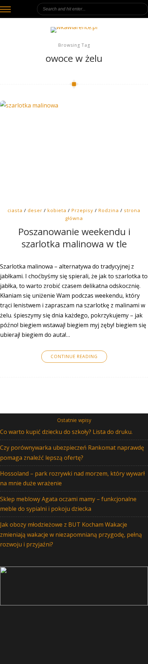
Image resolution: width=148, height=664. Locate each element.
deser (35, 210)
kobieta (56, 210)
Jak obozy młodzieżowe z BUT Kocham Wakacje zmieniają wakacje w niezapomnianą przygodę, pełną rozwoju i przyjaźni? (71, 534)
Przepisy (82, 210)
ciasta (15, 210)
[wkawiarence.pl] (74, 30)
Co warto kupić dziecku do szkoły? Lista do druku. (66, 432)
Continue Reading (74, 356)
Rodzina (108, 210)
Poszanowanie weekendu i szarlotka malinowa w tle (74, 238)
